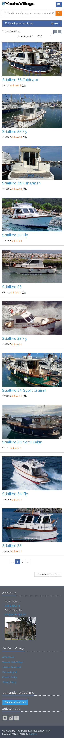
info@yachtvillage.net (15, 614)
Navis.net (33, 734)
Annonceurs (8, 656)
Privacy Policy (9, 682)
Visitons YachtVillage (12, 661)
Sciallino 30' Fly (15, 234)
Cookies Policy (9, 677)
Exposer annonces (11, 666)
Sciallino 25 (12, 286)
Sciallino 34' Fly (15, 493)
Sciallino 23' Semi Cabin (22, 442)
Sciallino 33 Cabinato (20, 79)
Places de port (9, 672)
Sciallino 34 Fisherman (21, 183)
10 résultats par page (47, 573)
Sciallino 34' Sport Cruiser (24, 390)
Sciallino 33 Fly (14, 131)
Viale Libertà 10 (12, 605)
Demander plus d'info (15, 702)
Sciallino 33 (12, 545)
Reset (56, 23)
